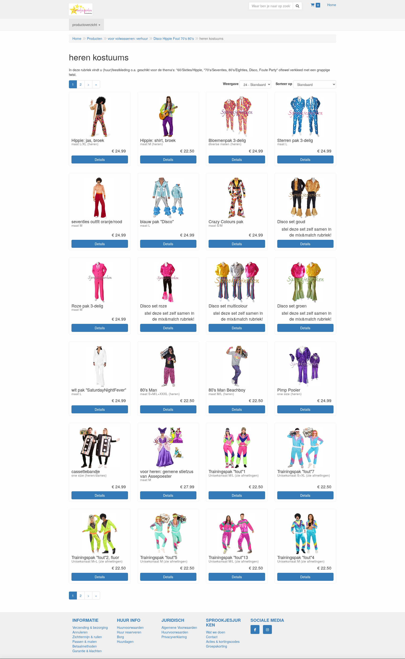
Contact (212, 636)
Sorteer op (284, 83)
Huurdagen (125, 641)
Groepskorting (216, 646)
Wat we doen (215, 632)
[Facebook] (255, 629)
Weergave (231, 83)
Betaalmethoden (84, 646)
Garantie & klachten (87, 650)
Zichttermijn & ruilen (87, 636)
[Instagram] (267, 629)
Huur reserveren (129, 632)
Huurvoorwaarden (130, 627)
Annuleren (80, 632)
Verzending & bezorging (90, 627)
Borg (120, 636)
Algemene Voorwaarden (179, 627)
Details (100, 159)
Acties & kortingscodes (223, 641)
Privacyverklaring (174, 636)
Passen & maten (84, 641)
